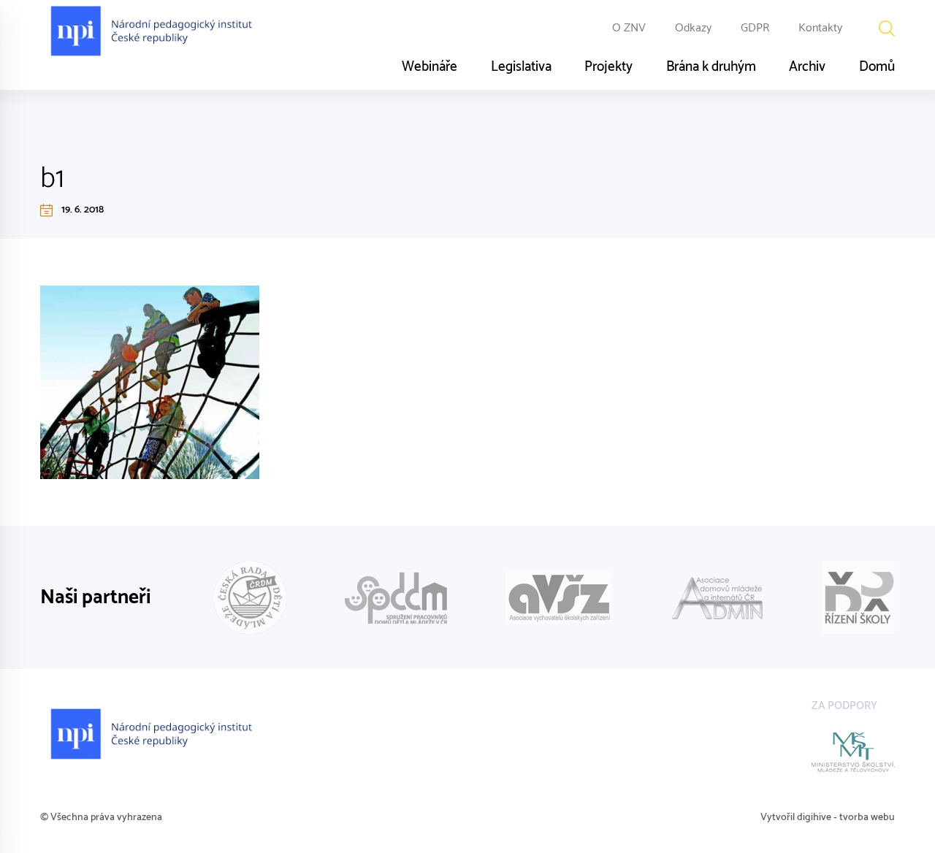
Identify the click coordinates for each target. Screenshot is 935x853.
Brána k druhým (711, 67)
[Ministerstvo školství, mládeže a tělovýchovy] (853, 752)
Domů (877, 67)
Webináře (429, 67)
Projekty (608, 67)
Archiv (807, 67)
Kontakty (820, 28)
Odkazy (693, 28)
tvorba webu (867, 817)
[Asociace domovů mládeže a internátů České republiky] (717, 597)
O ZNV (629, 28)
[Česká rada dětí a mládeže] (249, 597)
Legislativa (521, 67)
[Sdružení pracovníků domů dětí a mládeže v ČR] (396, 598)
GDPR (755, 28)
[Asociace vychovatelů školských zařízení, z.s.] (559, 597)
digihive (814, 817)
